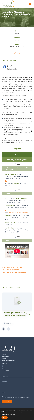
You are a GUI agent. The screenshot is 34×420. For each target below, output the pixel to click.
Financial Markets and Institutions (11, 269)
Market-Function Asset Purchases (18, 212)
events (4, 358)
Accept (4, 417)
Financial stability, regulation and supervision (14, 272)
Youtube (6, 370)
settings (13, 414)
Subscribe (7, 402)
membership (5, 356)
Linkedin (6, 366)
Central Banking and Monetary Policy (12, 267)
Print (18, 53)
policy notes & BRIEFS (8, 360)
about (4, 354)
